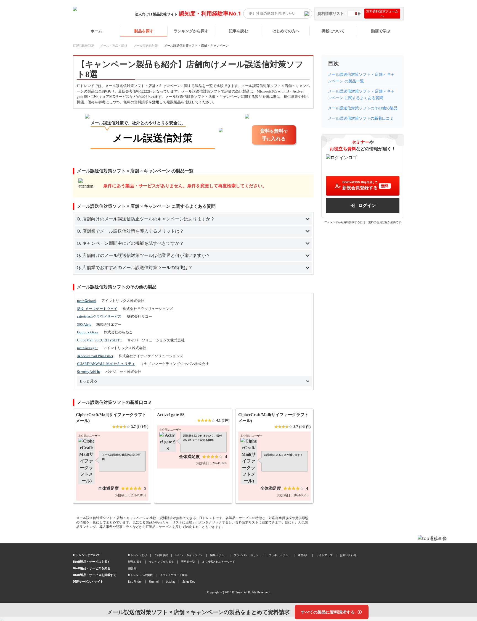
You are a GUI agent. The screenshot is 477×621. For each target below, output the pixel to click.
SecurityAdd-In (88, 372)
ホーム (96, 30)
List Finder (135, 581)
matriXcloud (86, 301)
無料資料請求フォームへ (382, 13)
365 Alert (84, 324)
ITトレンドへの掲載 (140, 575)
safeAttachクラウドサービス (99, 316)
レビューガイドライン (189, 555)
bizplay (170, 581)
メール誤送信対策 (146, 45)
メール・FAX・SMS (113, 45)
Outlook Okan (87, 332)
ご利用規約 (161, 555)
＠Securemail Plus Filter (95, 356)
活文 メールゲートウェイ (97, 309)
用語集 (132, 568)
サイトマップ (324, 555)
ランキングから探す (191, 30)
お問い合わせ (348, 555)
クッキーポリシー (280, 555)
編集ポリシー (218, 555)
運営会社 (303, 555)
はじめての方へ (286, 30)
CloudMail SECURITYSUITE (99, 340)
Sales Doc (188, 581)
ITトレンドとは (137, 555)
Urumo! (154, 581)
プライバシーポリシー (247, 555)
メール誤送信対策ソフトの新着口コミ (361, 118)
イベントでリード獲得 (173, 575)
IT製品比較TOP (83, 45)
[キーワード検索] (306, 13)
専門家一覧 (188, 562)
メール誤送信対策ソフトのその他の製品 (363, 108)
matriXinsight (87, 348)
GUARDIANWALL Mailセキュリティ (106, 364)
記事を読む (238, 30)
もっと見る (88, 381)
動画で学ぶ (380, 30)
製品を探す (143, 30)
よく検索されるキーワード (218, 562)
